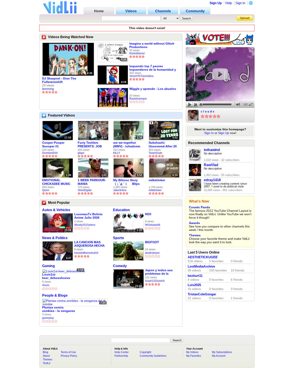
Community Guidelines (153, 355)
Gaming (48, 266)
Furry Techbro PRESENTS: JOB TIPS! (90, 144)
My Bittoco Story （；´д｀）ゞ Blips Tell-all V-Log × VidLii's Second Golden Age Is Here (127, 182)
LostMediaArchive (201, 266)
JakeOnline (120, 190)
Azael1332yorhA (155, 280)
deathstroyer (152, 252)
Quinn (45, 190)
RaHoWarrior (137, 53)
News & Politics (55, 238)
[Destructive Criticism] (220, 43)
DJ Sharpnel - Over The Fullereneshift (59, 80)
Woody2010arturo (84, 224)
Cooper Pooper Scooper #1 (53, 144)
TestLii (46, 363)
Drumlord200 (50, 152)
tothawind (212, 150)
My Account (218, 355)
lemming (48, 88)
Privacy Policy (69, 355)
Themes (195, 235)
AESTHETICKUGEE (203, 257)
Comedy (120, 266)
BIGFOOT (152, 242)
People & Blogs (55, 295)
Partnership (121, 355)
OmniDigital (84, 190)
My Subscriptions (222, 352)
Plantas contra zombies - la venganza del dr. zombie (58, 309)
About (46, 355)
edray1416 (212, 180)
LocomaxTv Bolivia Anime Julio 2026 (88, 215)
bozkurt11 (195, 275)
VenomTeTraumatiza (141, 76)
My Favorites (193, 355)
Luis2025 (194, 285)
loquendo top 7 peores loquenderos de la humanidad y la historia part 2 (152, 67)
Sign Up (216, 3)
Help (228, 3)
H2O (148, 214)
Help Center (122, 352)
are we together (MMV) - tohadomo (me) (126, 144)
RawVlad (211, 165)
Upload (244, 18)
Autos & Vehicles (56, 210)
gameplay (48, 317)
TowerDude (155, 152)
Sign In (240, 3)
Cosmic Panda (199, 207)
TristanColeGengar (202, 294)
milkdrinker (157, 180)
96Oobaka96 (152, 224)
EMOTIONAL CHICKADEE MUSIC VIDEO (56, 182)
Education (121, 210)
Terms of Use (68, 352)
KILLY (116, 152)
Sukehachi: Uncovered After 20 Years (163, 144)
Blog (45, 352)
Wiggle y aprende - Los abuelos (152, 88)
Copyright (145, 352)
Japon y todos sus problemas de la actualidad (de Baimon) (159, 271)
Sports (118, 238)
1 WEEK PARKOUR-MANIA (92, 181)
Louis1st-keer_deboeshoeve (56, 276)
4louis (45, 285)
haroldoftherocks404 (86, 252)
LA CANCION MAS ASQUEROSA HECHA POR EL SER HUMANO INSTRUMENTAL (90, 243)
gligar (81, 152)
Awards (194, 223)
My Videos (192, 352)
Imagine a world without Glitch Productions (151, 45)
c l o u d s (207, 111)
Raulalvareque (138, 98)
